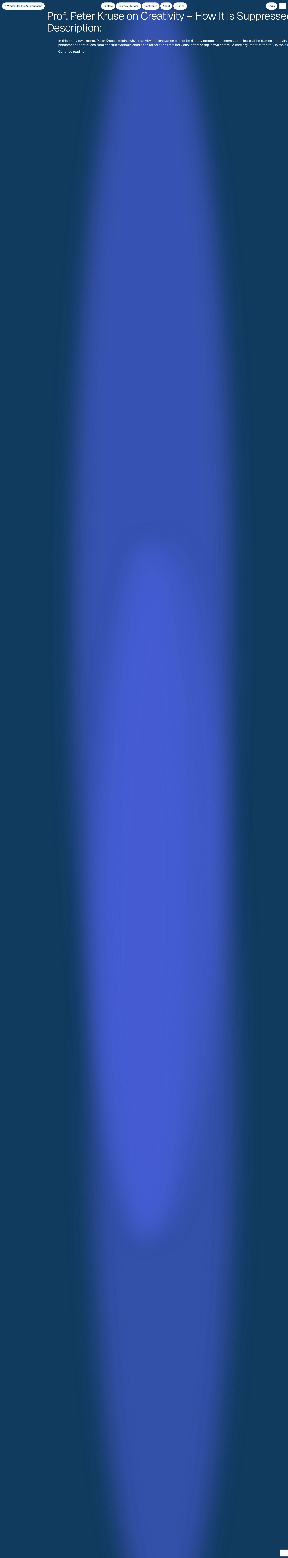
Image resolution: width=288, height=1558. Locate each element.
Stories (180, 6)
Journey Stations (128, 6)
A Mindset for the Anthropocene (23, 6)
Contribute (150, 6)
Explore (108, 6)
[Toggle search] (282, 6)
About (166, 6)
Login (271, 6)
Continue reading (71, 51)
